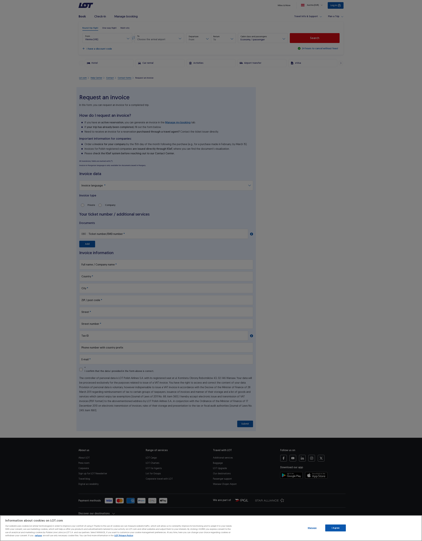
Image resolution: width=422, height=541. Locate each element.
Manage (312, 528)
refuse (38, 535)
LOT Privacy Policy (123, 535)
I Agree (335, 528)
